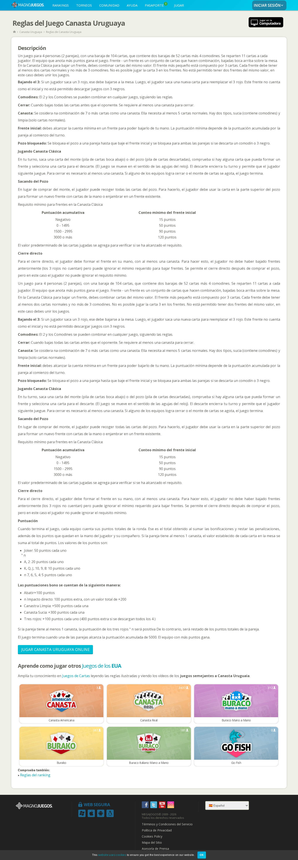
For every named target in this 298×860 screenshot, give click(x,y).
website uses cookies (112, 855)
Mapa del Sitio (152, 842)
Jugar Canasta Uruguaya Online (55, 649)
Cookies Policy (152, 836)
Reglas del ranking (35, 775)
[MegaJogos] (14, 32)
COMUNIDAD (109, 5)
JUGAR (179, 5)
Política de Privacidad (157, 830)
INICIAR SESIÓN (267, 5)
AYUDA (132, 5)
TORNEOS (84, 5)
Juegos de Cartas (76, 675)
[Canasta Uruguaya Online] (265, 23)
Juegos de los (101, 665)
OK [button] (202, 855)
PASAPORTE (155, 4)
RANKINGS (60, 5)
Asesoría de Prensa (155, 848)
